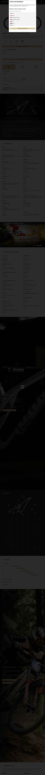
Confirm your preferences (22, 28)
